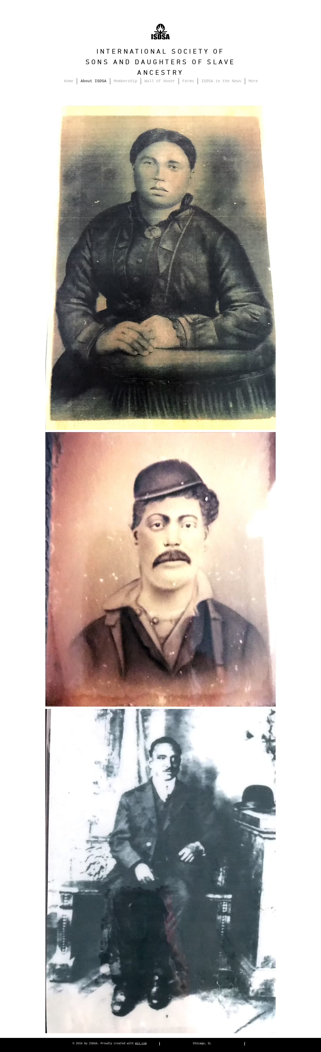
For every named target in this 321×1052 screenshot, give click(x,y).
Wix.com (141, 1043)
